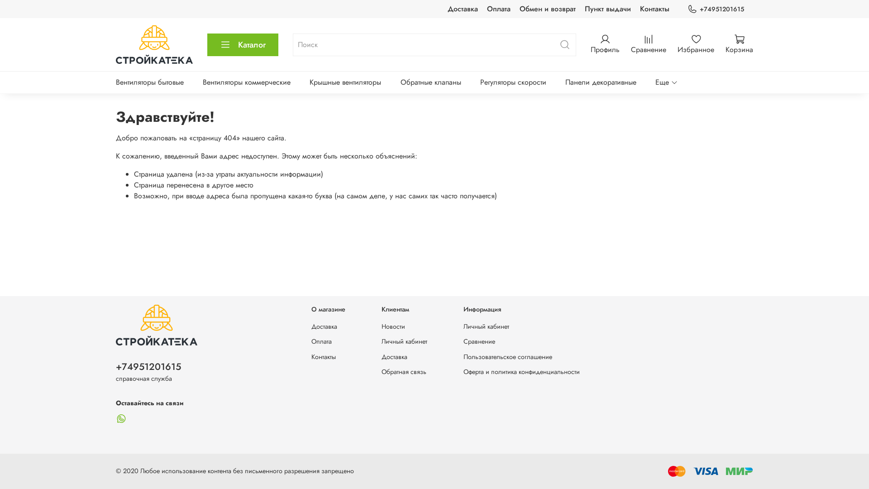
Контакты (654, 9)
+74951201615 (722, 9)
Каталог (252, 45)
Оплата (499, 9)
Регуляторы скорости (513, 82)
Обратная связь (404, 371)
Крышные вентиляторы (345, 82)
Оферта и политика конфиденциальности (521, 371)
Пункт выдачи (608, 9)
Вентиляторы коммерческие (247, 82)
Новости (393, 326)
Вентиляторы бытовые (150, 82)
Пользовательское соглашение (507, 356)
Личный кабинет (404, 341)
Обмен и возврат (548, 9)
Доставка (463, 9)
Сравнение (479, 341)
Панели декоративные (600, 82)
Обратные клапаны (431, 82)
